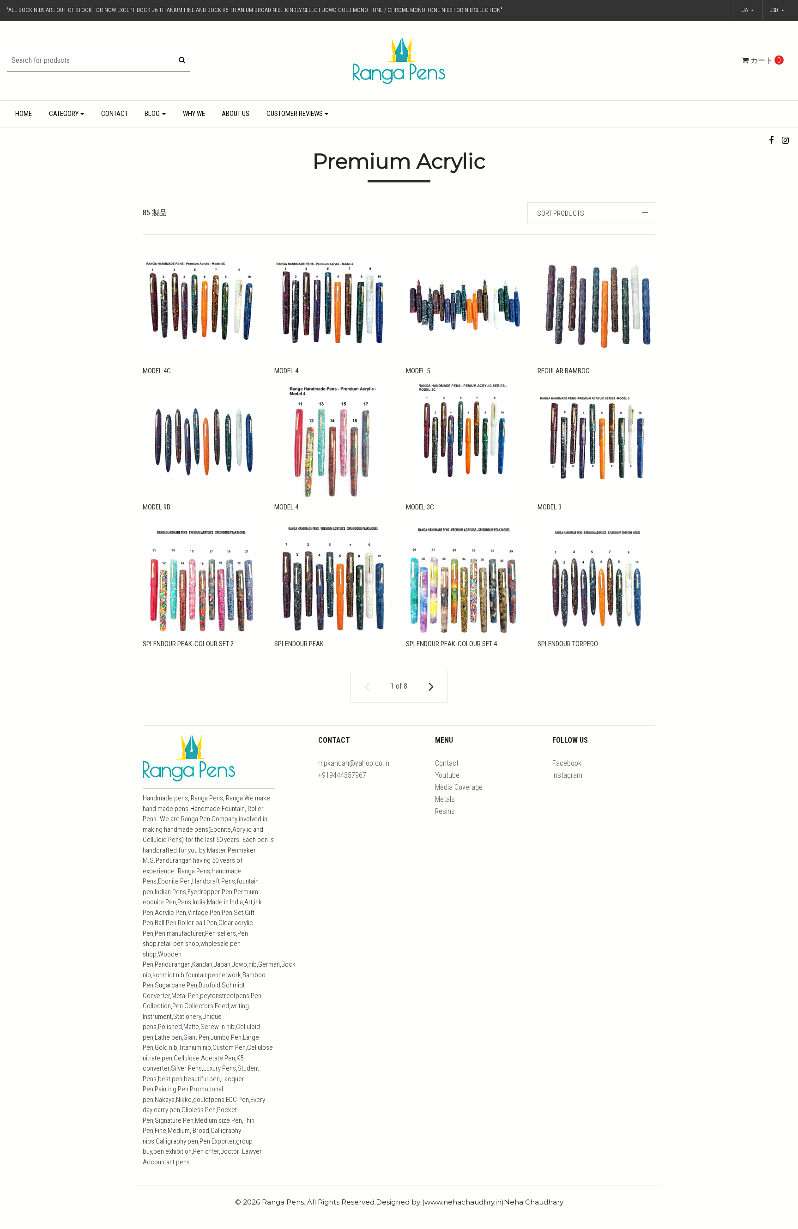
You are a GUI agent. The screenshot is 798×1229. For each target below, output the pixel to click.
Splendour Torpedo (568, 644)
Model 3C (420, 507)
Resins (445, 811)
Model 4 (286, 371)
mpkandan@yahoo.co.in (353, 763)
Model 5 (418, 371)
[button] (776, 10)
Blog (152, 113)
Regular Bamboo (564, 371)
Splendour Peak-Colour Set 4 (451, 644)
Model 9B (156, 507)
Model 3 (550, 507)
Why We (194, 113)
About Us (235, 113)
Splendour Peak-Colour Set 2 (188, 644)
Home (23, 113)
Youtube (447, 775)
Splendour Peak (299, 644)
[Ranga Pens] (399, 60)
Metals (445, 799)
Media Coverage (459, 787)
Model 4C (157, 371)
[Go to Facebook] (771, 140)
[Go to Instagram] (785, 140)
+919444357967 (342, 775)
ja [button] (746, 10)
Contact (114, 113)
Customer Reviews (294, 113)
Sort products (560, 213)
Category (64, 113)
